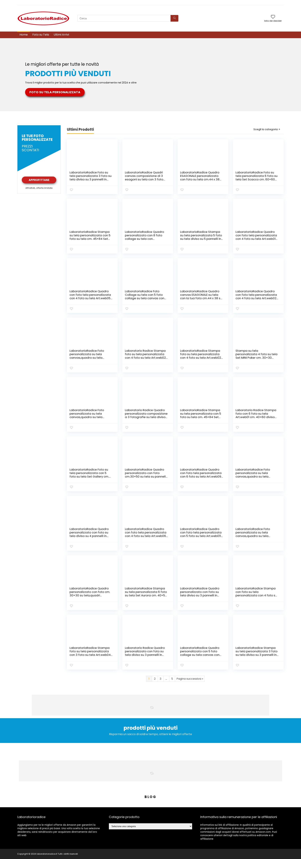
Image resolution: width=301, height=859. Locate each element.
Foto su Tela (40, 35)
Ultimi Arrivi (61, 35)
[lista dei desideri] (273, 17)
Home (24, 35)
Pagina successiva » (189, 679)
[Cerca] (174, 18)
